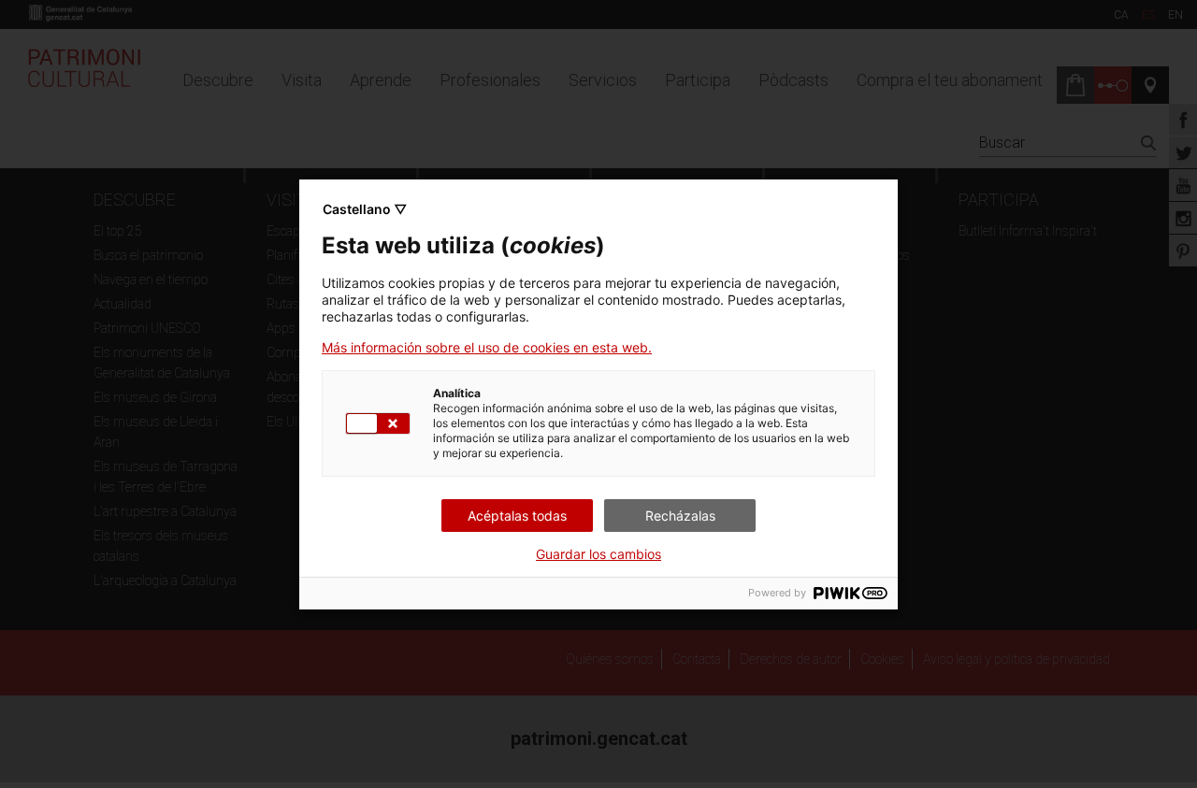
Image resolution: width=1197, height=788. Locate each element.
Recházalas (680, 515)
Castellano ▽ (365, 209)
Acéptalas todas (517, 515)
